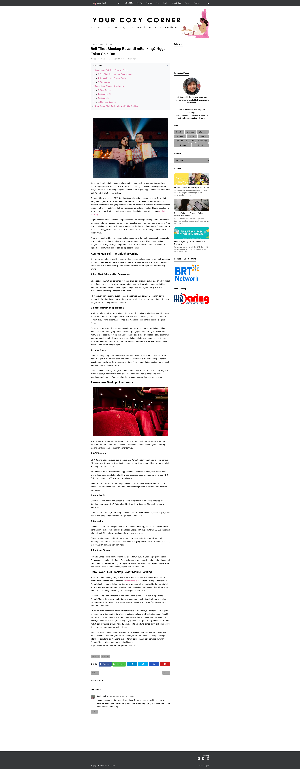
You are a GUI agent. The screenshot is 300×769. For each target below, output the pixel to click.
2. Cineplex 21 (104, 94)
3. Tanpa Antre (104, 82)
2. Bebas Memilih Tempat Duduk (112, 78)
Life (192, 141)
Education (202, 132)
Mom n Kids (202, 141)
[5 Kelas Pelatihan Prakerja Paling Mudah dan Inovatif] (191, 210)
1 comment (132, 59)
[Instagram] (207, 759)
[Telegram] (132, 664)
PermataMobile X (131, 581)
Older (166, 673)
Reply (94, 712)
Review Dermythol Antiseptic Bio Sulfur (191, 187)
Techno (187, 3)
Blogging (190, 132)
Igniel (207, 766)
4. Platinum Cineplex (107, 102)
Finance (149, 3)
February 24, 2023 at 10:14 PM (123, 696)
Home (119, 3)
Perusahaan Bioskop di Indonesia (109, 86)
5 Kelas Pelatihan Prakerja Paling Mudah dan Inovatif (188, 214)
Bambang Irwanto (104, 696)
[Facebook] (198, 759)
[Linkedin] (154, 664)
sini (186, 109)
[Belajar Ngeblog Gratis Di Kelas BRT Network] (191, 238)
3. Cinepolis (103, 98)
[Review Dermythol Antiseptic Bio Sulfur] (191, 184)
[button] (93, 65)
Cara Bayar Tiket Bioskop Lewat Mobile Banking (116, 106)
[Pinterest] (165, 664)
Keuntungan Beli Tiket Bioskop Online (111, 70)
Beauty (139, 3)
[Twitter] (143, 664)
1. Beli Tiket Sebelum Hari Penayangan (115, 74)
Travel (196, 3)
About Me (129, 3)
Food (157, 3)
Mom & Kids (176, 3)
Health (165, 3)
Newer (95, 673)
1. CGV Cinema (104, 90)
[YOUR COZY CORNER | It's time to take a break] (100, 3)
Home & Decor (181, 141)
